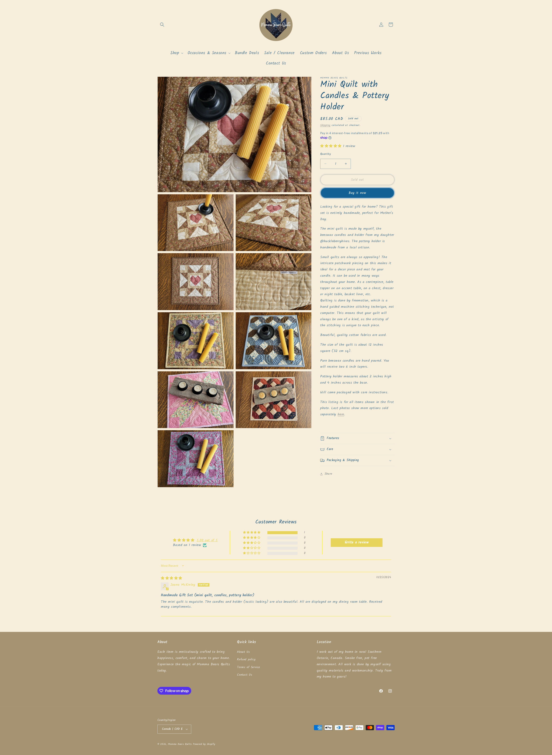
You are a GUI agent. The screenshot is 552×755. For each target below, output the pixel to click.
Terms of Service (248, 667)
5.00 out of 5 (207, 540)
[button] (162, 24)
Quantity (325, 154)
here (341, 414)
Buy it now (357, 192)
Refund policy (246, 659)
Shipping (325, 125)
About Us (243, 652)
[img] (171, 578)
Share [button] (328, 473)
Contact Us (244, 674)
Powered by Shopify (204, 744)
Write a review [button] (357, 542)
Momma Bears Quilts (180, 744)
